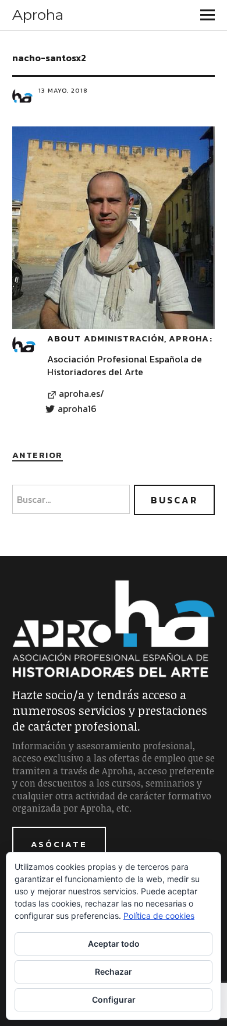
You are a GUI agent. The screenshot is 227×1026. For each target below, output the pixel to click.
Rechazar (113, 971)
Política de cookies (158, 916)
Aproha (37, 14)
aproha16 (77, 409)
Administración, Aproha (146, 338)
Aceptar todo (114, 944)
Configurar (114, 999)
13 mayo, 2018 (63, 90)
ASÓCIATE (59, 844)
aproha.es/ (81, 393)
